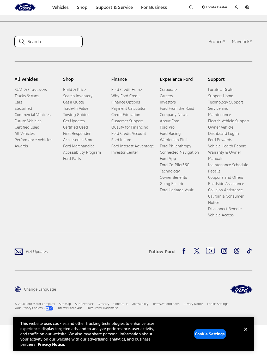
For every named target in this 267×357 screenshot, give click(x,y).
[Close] (245, 333)
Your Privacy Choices (29, 308)
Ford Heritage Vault (176, 189)
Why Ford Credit (125, 95)
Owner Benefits (173, 177)
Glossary (103, 304)
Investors (168, 102)
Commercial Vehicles (33, 114)
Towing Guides (76, 114)
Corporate (168, 89)
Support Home (220, 95)
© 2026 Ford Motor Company (35, 304)
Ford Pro (167, 127)
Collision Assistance (225, 189)
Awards (21, 145)
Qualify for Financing (129, 127)
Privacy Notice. (51, 344)
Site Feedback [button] (84, 304)
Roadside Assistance (226, 183)
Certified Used (27, 127)
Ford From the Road (177, 108)
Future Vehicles (28, 120)
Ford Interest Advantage (132, 145)
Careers (166, 95)
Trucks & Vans (27, 95)
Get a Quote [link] (73, 102)
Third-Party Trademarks (102, 308)
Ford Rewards (220, 139)
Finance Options (125, 102)
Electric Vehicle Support (228, 120)
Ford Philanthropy (175, 145)
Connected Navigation (179, 152)
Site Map (65, 304)
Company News (173, 114)
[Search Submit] (191, 7)
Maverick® (242, 41)
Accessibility (140, 304)
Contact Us (120, 304)
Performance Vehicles (33, 139)
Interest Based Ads (69, 308)
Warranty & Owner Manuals (224, 155)
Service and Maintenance (219, 111)
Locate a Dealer (221, 89)
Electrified (23, 108)
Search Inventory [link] (78, 95)
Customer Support (127, 120)
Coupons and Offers (225, 177)
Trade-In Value (75, 108)
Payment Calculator (128, 108)
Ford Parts (72, 158)
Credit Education (125, 114)
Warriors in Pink (174, 139)
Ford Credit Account (128, 133)
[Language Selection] (247, 7)
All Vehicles (25, 133)
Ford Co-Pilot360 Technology (175, 168)
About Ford (169, 120)
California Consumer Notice (226, 199)
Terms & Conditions (166, 304)
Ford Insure (121, 139)
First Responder (76, 133)
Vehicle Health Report (227, 145)
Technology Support (225, 102)
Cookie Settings (210, 333)
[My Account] (236, 7)
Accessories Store (78, 139)
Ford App (168, 158)
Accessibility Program (82, 152)
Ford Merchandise (79, 145)
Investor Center (124, 152)
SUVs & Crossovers (31, 89)
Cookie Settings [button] (217, 304)
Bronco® (217, 41)
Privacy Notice (193, 304)
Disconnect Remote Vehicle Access (225, 211)
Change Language (40, 289)
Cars (18, 102)
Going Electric (172, 183)
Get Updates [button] (74, 120)
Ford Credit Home (126, 89)
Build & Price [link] (74, 89)
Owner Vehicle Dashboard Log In (223, 130)
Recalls (214, 171)
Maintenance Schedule (228, 164)
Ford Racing (170, 133)
